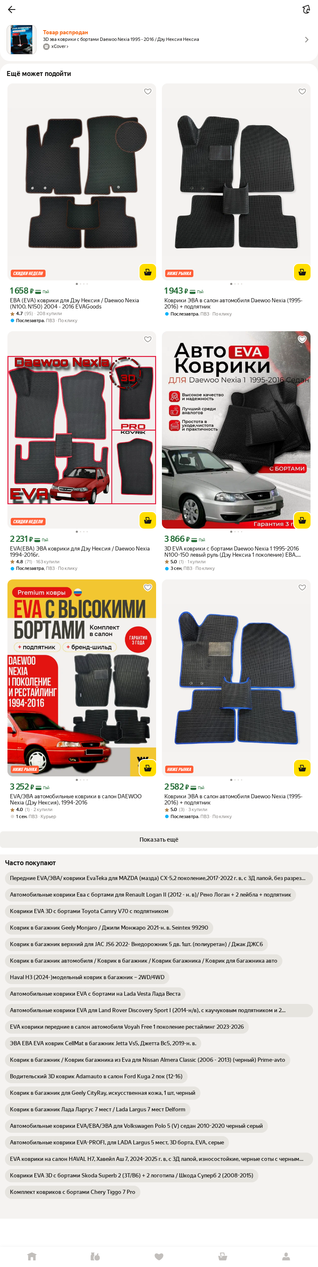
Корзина (223, 1257)
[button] (12, 9)
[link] (159, 878)
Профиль (286, 1257)
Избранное (159, 1257)
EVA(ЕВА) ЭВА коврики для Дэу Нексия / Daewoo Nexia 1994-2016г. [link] (80, 552)
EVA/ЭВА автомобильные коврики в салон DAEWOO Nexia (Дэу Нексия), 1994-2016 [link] (76, 799)
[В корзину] (148, 272)
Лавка (96, 1257)
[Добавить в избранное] (148, 92)
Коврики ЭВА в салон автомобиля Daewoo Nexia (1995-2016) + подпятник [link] (233, 303)
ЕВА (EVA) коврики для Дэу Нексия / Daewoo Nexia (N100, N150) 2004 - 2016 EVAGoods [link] (74, 303)
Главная (32, 1257)
